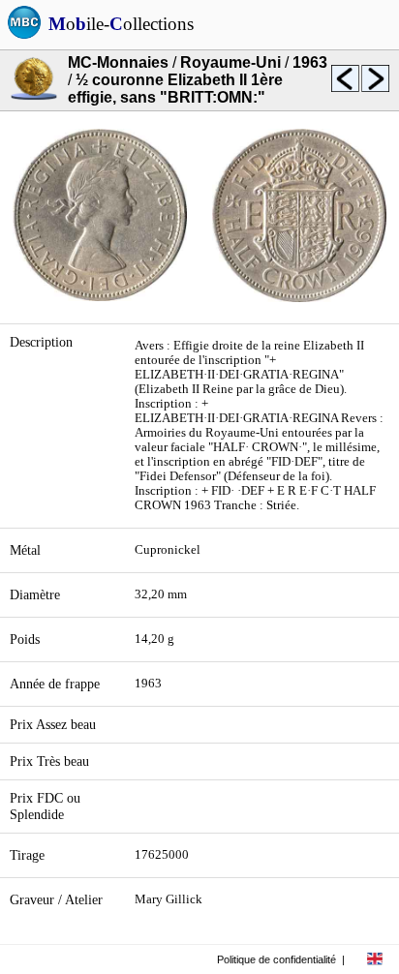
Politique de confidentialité (276, 959)
